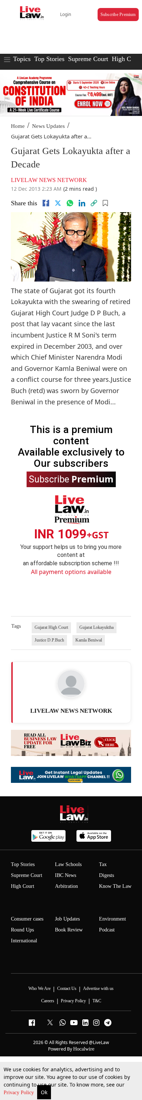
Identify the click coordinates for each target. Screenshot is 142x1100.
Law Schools (68, 864)
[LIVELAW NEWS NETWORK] (71, 683)
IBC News (65, 875)
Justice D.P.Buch (49, 640)
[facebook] (46, 203)
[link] (94, 203)
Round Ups (22, 930)
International (24, 940)
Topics (22, 58)
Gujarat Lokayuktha (96, 627)
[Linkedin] (82, 203)
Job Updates (67, 919)
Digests (106, 875)
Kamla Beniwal (88, 640)
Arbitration (66, 886)
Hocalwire (83, 1049)
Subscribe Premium (118, 14)
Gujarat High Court (51, 627)
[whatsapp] (70, 203)
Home (18, 126)
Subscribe (71, 479)
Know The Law (115, 886)
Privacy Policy (19, 1092)
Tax (103, 864)
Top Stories (49, 58)
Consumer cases (27, 919)
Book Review (69, 930)
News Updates (48, 126)
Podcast (107, 930)
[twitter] (58, 203)
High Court (127, 58)
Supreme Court (88, 58)
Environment (112, 919)
